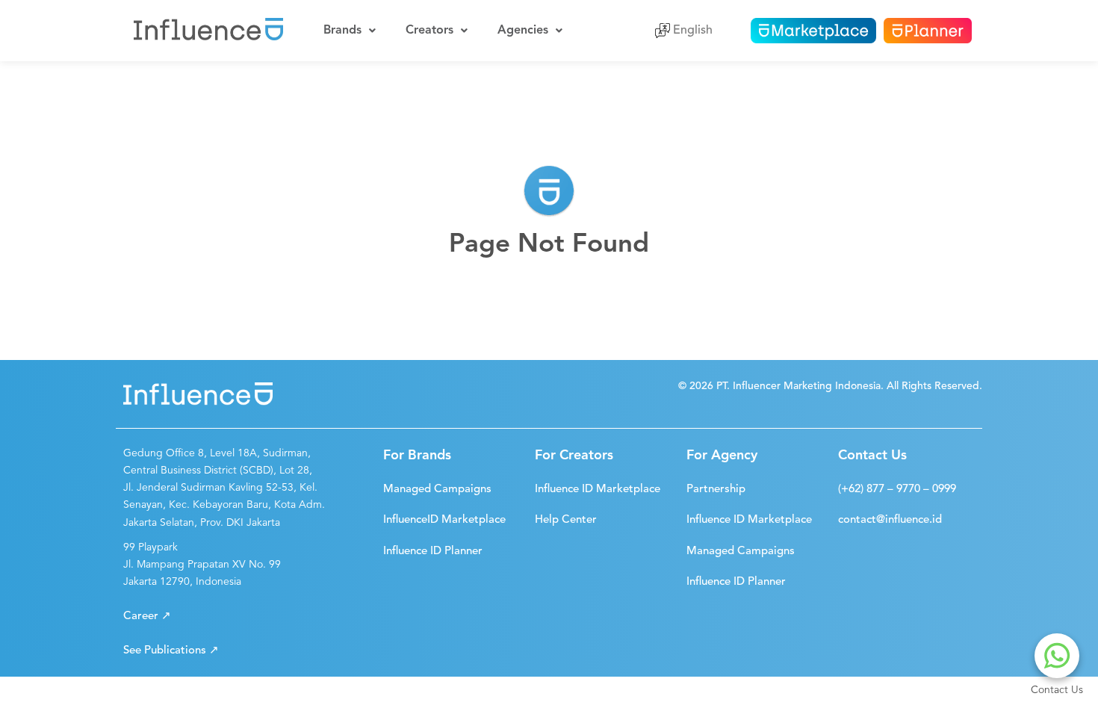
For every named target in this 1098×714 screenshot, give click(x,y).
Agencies (522, 31)
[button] (147, 616)
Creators (429, 31)
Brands (342, 31)
